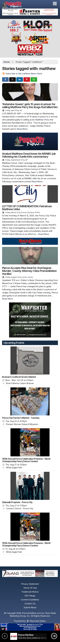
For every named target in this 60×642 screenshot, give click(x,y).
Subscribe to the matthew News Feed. (24, 73)
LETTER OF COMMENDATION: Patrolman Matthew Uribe (27, 208)
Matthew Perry (42, 119)
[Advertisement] (30, 12)
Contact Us (30, 603)
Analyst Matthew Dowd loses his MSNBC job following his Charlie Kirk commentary (29, 155)
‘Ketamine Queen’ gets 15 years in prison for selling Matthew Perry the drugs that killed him (30, 105)
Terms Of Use (30, 587)
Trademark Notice (30, 591)
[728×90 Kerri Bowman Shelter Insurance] (30, 627)
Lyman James (27, 277)
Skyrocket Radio (37, 621)
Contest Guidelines (30, 599)
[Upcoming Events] (30, 360)
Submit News (30, 607)
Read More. (22, 129)
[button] (55, 3)
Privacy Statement (30, 584)
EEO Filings (30, 595)
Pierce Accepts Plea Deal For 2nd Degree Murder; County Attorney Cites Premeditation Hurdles (29, 271)
